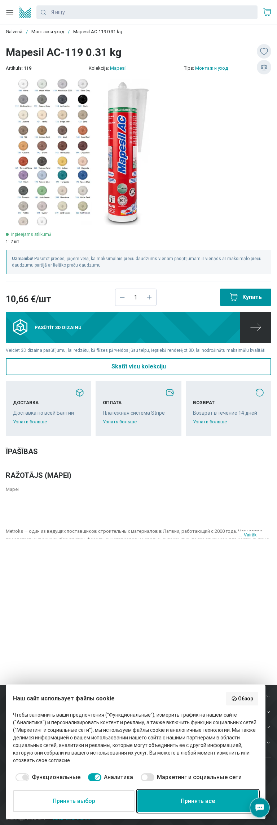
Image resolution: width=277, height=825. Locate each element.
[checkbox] (46, 777)
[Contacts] (260, 808)
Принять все (198, 801)
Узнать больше (30, 421)
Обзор (245, 698)
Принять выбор (74, 801)
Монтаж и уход (211, 68)
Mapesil (118, 68)
